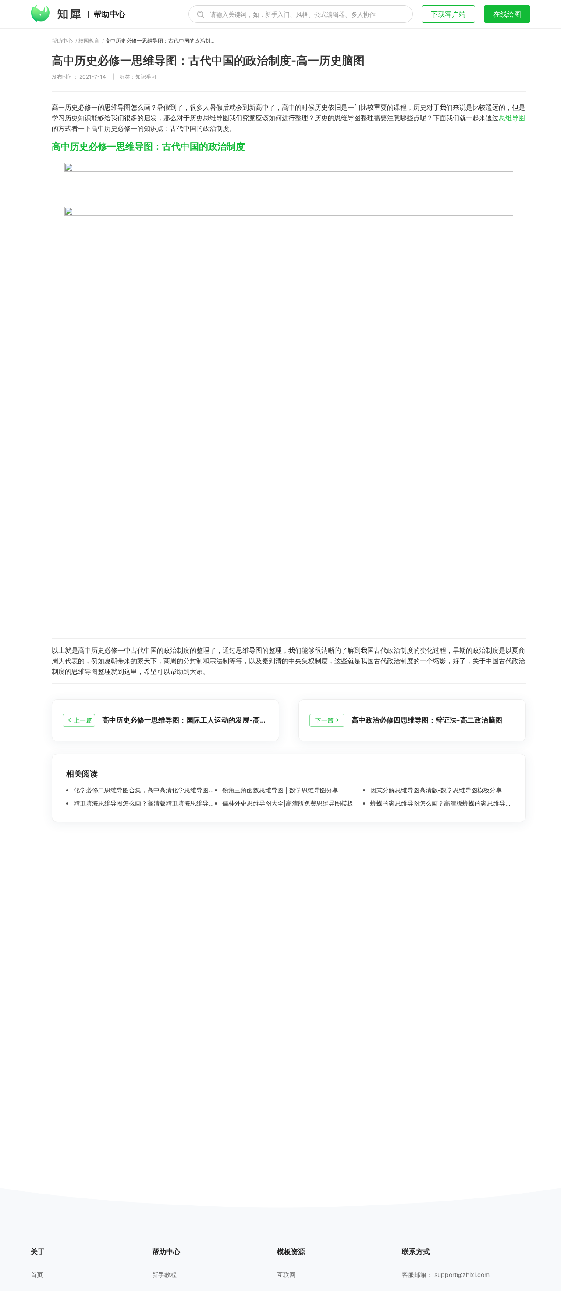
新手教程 (164, 1274)
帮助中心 (109, 14)
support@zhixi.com (462, 1274)
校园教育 (88, 41)
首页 (37, 1274)
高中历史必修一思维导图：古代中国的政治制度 (148, 146)
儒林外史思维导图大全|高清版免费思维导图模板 (286, 803)
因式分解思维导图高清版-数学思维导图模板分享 (435, 790)
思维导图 (512, 118)
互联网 (286, 1274)
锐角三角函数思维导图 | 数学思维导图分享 (279, 790)
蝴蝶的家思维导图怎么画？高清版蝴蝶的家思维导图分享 (440, 803)
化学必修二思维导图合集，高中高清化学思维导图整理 (143, 790)
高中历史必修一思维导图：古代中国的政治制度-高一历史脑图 (160, 41)
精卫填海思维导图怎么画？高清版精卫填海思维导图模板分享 (143, 803)
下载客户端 (448, 14)
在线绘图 (507, 14)
